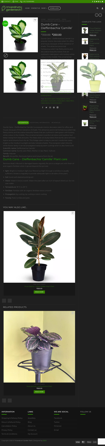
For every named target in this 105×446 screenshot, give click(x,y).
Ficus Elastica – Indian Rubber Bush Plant (39, 286)
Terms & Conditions (9, 434)
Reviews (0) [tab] (56, 122)
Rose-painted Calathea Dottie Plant (39, 386)
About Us (31, 426)
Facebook (58, 418)
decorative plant (50, 99)
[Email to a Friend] (50, 107)
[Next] (11, 54)
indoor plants (45, 103)
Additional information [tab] (40, 122)
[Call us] (100, 1)
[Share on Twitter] (46, 107)
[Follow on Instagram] (94, 1)
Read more (39, 292)
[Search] (97, 8)
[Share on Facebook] (42, 107)
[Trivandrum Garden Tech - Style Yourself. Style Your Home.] (12, 8)
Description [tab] (23, 122)
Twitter (57, 422)
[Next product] (96, 15)
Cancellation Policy (9, 426)
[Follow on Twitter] (96, 1)
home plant (52, 101)
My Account (32, 434)
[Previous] (4, 95)
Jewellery (31, 418)
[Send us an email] (98, 1)
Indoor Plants (54, 19)
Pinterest (57, 426)
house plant (61, 101)
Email (56, 430)
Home (27, 8)
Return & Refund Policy (11, 422)
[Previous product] (100, 15)
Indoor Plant (70, 101)
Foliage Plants (53, 91)
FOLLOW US (85, 412)
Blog (30, 422)
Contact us (32, 430)
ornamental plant (56, 103)
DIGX (44, 440)
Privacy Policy (7, 430)
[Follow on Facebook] (92, 1)
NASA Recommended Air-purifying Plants (56, 20)
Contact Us (35, 8)
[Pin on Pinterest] (53, 107)
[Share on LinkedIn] (57, 107)
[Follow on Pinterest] (102, 1)
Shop (43, 8)
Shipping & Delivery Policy (12, 418)
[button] (102, 8)
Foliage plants (60, 99)
